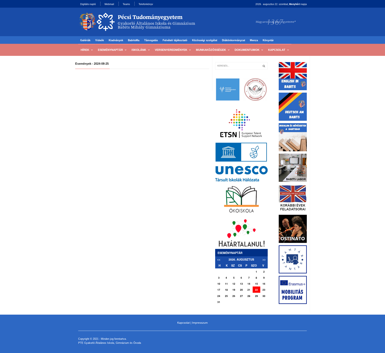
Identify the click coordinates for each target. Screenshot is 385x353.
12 (233, 283)
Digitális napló (88, 4)
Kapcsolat (276, 49)
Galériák (85, 40)
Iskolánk (139, 49)
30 (263, 296)
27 (241, 296)
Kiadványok (116, 40)
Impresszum (200, 322)
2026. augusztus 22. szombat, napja (281, 4)
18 (226, 290)
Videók (99, 40)
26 (233, 296)
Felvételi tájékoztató (175, 40)
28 (248, 296)
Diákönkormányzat (233, 40)
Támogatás (151, 40)
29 (256, 296)
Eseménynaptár (110, 49)
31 (218, 302)
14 (248, 283)
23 (263, 290)
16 (263, 283)
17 (218, 290)
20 (241, 290)
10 (218, 283)
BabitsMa (133, 40)
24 (218, 296)
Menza (254, 40)
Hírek (85, 49)
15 (256, 283)
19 (233, 290)
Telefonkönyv (146, 4)
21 (248, 290)
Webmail (109, 4)
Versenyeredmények (171, 49)
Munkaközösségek (211, 49)
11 (226, 283)
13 (241, 283)
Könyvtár (268, 40)
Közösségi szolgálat (204, 40)
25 (226, 296)
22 (256, 290)
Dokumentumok (247, 49)
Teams (126, 4)
